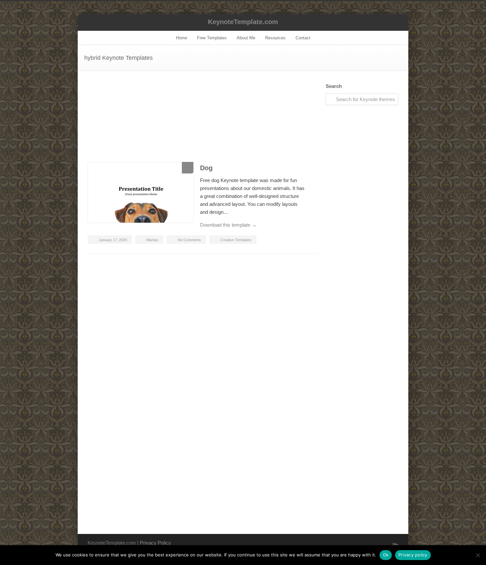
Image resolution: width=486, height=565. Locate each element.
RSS (391, 542)
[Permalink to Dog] (140, 193)
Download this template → (228, 225)
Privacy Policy (155, 543)
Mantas (152, 240)
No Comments (189, 240)
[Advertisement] (203, 123)
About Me (246, 37)
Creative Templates (236, 240)
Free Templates (212, 37)
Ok (386, 554)
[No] (477, 555)
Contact (303, 37)
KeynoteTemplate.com (243, 21)
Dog (206, 167)
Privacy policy (412, 554)
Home (181, 37)
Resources (275, 37)
